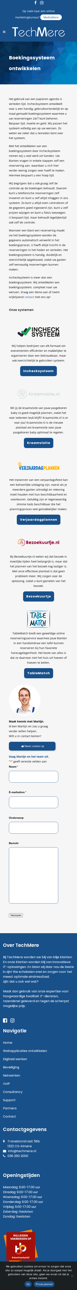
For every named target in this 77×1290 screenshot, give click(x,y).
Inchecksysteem (38, 371)
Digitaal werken (15, 1059)
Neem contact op (34, 746)
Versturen (15, 915)
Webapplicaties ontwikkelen (25, 1051)
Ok (28, 1284)
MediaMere (51, 17)
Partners (10, 1108)
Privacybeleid (44, 1284)
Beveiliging (11, 1067)
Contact (9, 1116)
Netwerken (11, 1075)
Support (9, 1100)
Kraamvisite (38, 443)
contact (29, 297)
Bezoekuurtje (38, 596)
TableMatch (38, 673)
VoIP (6, 1083)
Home (7, 1042)
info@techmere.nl (22, 1151)
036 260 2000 (18, 1156)
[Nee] (72, 1276)
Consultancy (13, 1092)
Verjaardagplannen (38, 519)
